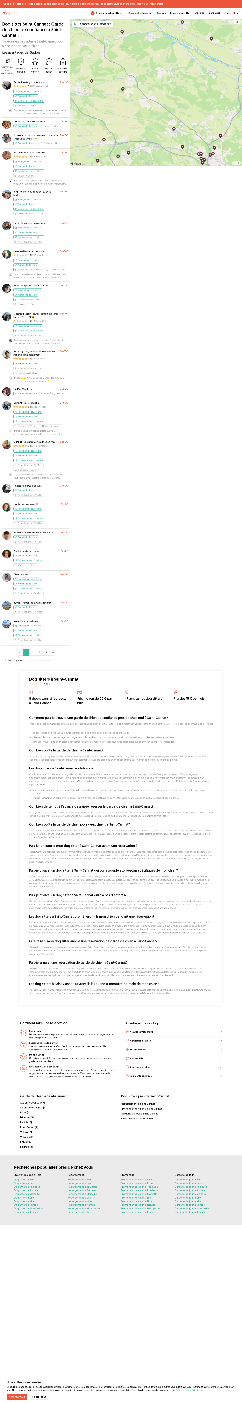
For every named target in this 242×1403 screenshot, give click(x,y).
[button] (173, 1032)
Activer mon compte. (153, 3)
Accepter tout (17, 1396)
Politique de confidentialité (189, 1390)
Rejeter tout (39, 1396)
